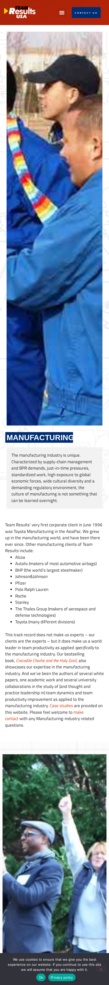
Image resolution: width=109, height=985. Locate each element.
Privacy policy (62, 977)
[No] (101, 969)
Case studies (61, 705)
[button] (62, 12)
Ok (41, 977)
